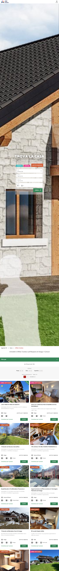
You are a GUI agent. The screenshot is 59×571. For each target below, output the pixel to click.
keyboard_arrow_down (22, 371)
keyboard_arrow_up (21, 371)
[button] (56, 1)
